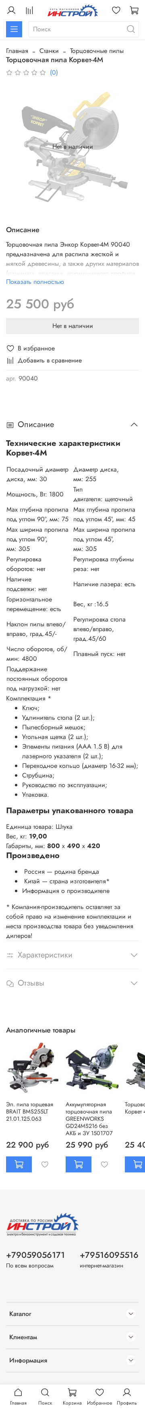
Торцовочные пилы (97, 50)
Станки (49, 50)
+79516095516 (109, 1255)
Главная (17, 50)
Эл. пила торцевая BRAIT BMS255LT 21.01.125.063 (29, 1111)
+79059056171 (35, 1255)
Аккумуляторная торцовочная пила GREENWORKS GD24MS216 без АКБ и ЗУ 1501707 (89, 1118)
